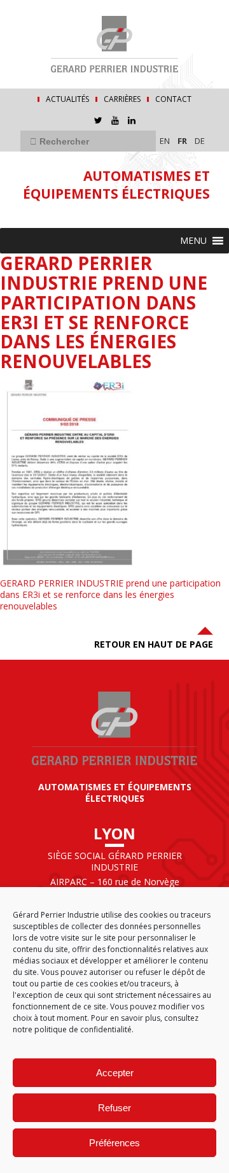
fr (182, 140)
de (200, 140)
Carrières (122, 99)
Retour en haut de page (153, 644)
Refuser (114, 1107)
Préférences (114, 1142)
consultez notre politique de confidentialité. (105, 1024)
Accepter (115, 1072)
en (165, 140)
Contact (173, 99)
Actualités (67, 99)
